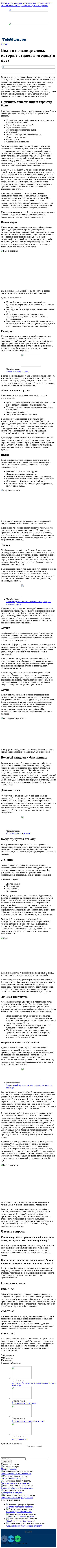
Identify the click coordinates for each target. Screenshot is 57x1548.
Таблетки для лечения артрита (20, 1516)
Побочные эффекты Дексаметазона (17, 1488)
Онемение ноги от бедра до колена (17, 1497)
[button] (28, 1531)
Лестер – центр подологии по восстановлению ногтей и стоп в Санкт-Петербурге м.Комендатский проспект (26, 4)
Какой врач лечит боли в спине (20, 1521)
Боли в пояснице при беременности (28, 1421)
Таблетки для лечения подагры (15, 1483)
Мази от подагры (9, 1469)
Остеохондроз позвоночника (19, 1511)
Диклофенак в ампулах (11, 1493)
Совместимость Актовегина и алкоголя (24, 1526)
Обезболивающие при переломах (16, 1474)
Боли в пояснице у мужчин (24, 1403)
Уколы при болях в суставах (14, 1478)
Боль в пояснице (19, 1439)
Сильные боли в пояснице (18, 833)
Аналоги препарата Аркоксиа (19, 1507)
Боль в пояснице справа (17, 371)
